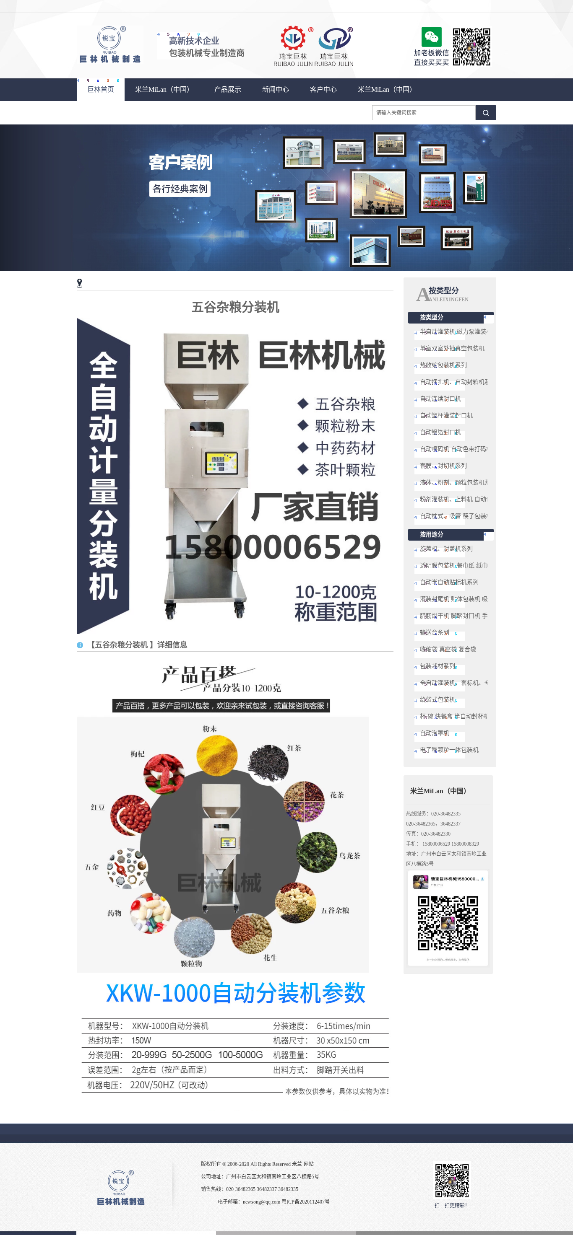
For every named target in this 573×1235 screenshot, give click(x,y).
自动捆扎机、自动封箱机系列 (458, 382)
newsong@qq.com (261, 1202)
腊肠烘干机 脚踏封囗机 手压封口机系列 (471, 616)
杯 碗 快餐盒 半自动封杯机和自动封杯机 (472, 716)
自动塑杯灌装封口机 (446, 415)
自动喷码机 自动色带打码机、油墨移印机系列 (479, 449)
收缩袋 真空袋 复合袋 (448, 649)
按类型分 (431, 317)
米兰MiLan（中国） (164, 89)
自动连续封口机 (440, 399)
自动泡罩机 (434, 733)
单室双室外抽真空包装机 (452, 348)
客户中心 (323, 89)
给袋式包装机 (437, 699)
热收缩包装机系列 (443, 365)
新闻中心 (275, 89)
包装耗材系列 (437, 666)
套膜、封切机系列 (443, 466)
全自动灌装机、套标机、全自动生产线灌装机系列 (484, 683)
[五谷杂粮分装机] (235, 632)
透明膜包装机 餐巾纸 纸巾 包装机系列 (469, 565)
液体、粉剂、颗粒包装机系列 (458, 482)
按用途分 (431, 534)
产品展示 (227, 89)
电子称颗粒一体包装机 (449, 750)
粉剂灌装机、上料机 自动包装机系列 (468, 499)
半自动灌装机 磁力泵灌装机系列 (462, 332)
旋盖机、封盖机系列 (446, 549)
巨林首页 (100, 89)
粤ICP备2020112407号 (305, 1202)
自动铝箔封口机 (440, 432)
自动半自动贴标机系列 (449, 582)
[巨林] (110, 62)
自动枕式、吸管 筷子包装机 (456, 516)
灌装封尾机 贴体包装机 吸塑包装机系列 (471, 599)
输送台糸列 (434, 632)
